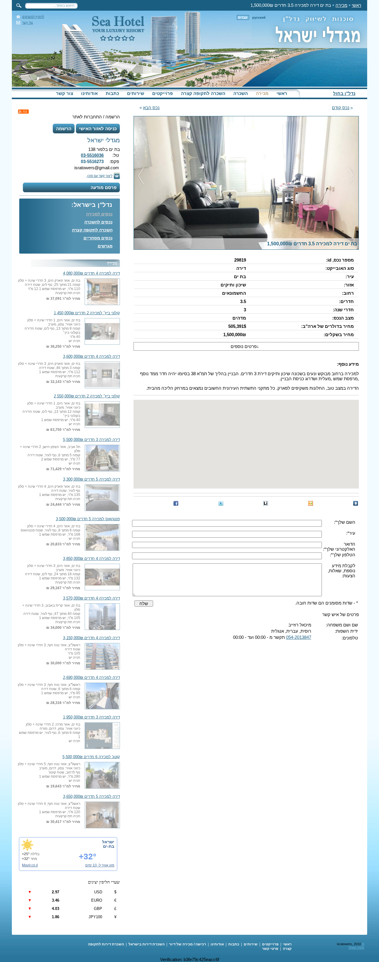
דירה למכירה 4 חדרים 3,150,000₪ (91, 638)
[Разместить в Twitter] (221, 503)
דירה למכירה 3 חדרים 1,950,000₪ (91, 717)
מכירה (341, 5)
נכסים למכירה (99, 214)
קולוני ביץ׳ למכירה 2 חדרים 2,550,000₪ (87, 396)
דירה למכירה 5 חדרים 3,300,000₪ (91, 479)
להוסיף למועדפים (33, 16)
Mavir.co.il (30, 865)
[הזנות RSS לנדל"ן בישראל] (23, 111)
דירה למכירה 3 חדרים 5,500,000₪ (91, 440)
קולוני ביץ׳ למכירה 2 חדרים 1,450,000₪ (87, 313)
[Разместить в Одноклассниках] (310, 503)
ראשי (356, 5)
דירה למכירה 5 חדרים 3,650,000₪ (91, 797)
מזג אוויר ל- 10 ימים (99, 865)
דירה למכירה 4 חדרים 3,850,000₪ (91, 559)
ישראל (108, 841)
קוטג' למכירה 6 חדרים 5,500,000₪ (91, 757)
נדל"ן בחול (344, 93)
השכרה (240, 93)
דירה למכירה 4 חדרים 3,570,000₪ (91, 598)
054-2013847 (298, 637)
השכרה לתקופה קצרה (203, 93)
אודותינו (89, 93)
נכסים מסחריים (98, 238)
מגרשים (105, 246)
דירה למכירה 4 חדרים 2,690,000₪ (91, 678)
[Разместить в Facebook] (176, 503)
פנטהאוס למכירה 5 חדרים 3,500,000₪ (88, 519)
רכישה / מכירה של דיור (187, 944)
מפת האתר (356, 947)
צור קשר (27, 22)
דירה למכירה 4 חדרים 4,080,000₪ (91, 273)
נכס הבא (151, 107)
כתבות (112, 93)
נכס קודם (340, 107)
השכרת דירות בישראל (147, 944)
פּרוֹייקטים (162, 93)
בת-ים (108, 846)
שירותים (135, 93)
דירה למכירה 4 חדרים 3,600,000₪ (91, 356)
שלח (143, 603)
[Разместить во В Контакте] (355, 503)
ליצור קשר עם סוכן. (99, 176)
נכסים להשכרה (98, 222)
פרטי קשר (270, 949)
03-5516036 (92, 155)
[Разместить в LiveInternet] (265, 503)
